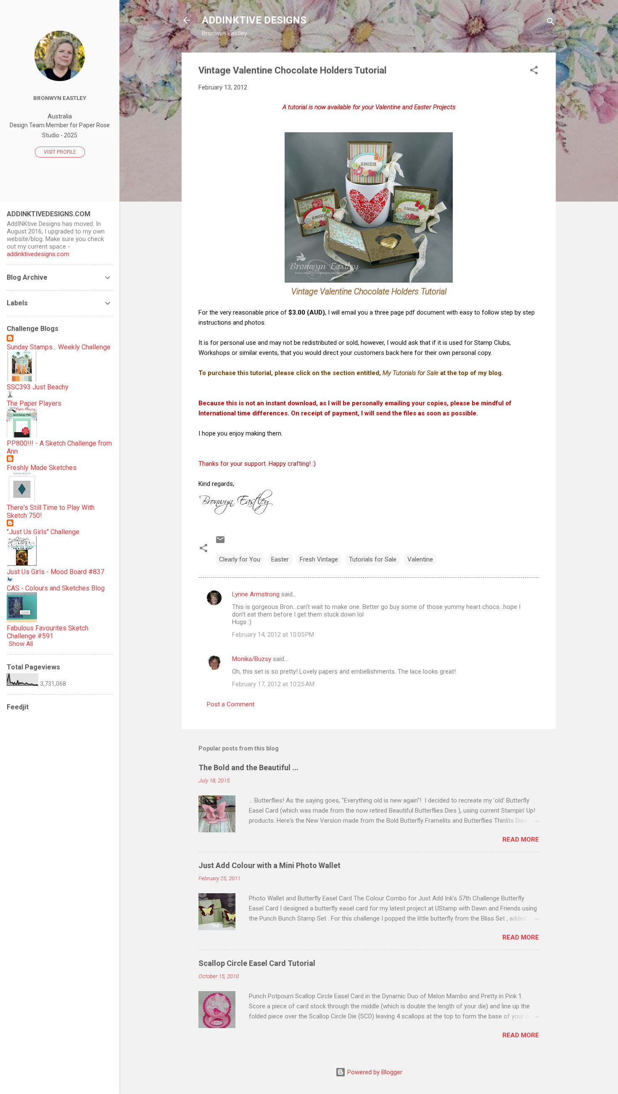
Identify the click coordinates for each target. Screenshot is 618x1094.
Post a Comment (230, 704)
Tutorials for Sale (372, 559)
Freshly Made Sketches (42, 468)
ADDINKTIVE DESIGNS (254, 20)
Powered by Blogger (374, 1072)
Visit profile (60, 152)
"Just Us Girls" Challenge (43, 532)
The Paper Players (34, 403)
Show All (21, 644)
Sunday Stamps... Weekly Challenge (59, 347)
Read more (520, 839)
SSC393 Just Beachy (38, 387)
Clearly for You (239, 559)
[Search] (551, 23)
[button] (534, 71)
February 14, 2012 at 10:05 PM (273, 634)
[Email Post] (220, 542)
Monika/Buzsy (251, 659)
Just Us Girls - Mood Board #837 (55, 572)
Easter (280, 559)
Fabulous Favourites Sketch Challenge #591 (47, 632)
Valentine (420, 559)
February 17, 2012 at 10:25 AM (273, 684)
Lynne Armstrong (256, 594)
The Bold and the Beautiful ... (248, 767)
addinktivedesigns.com (38, 254)
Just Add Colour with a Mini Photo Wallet (269, 865)
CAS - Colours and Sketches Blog (56, 588)
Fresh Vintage (319, 559)
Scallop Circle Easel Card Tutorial (256, 963)
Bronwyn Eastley (59, 97)
